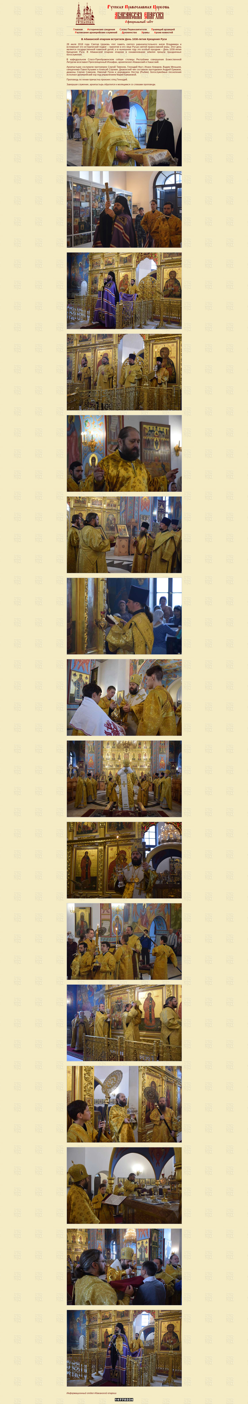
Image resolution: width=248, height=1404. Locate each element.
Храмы (146, 32)
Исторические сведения (101, 29)
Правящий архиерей (163, 29)
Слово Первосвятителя (133, 29)
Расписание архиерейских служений (96, 32)
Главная (78, 29)
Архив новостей (163, 32)
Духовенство (129, 32)
